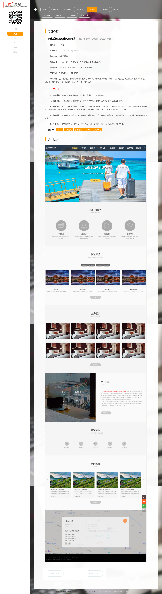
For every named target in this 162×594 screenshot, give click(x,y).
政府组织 (72, 15)
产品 (15, 34)
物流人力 (116, 9)
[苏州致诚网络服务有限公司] (15, 5)
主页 (15, 29)
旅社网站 (78, 129)
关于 (15, 43)
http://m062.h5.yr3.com (69, 50)
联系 (15, 52)
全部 (44, 9)
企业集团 (54, 9)
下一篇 (55, 573)
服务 (15, 38)
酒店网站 (68, 129)
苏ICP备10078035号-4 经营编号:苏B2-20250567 (117, 591)
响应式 (59, 129)
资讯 (15, 47)
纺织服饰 (104, 9)
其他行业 (84, 15)
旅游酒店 (92, 9)
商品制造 (67, 9)
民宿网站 (88, 129)
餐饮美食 (47, 15)
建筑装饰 (79, 9)
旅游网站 (97, 129)
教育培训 (59, 15)
